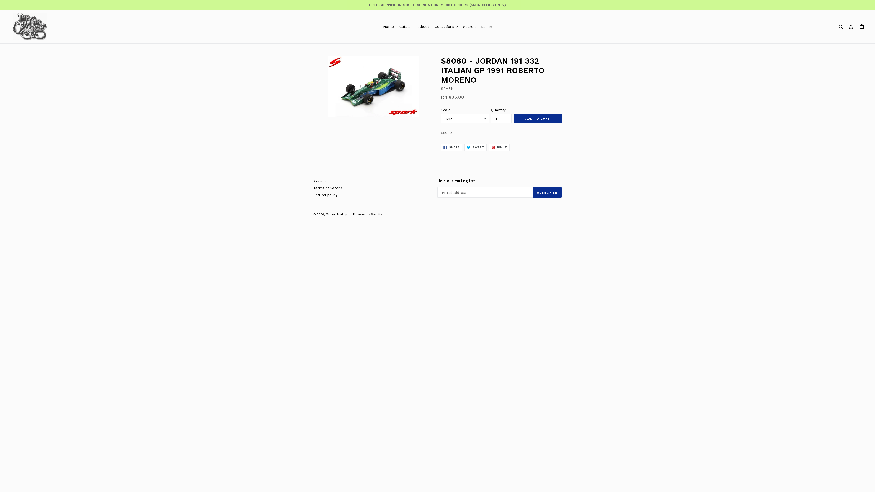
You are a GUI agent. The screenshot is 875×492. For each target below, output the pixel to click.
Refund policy (325, 195)
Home (388, 26)
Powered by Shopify (367, 214)
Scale (445, 110)
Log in (486, 26)
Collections (445, 26)
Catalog (406, 26)
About (423, 26)
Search (469, 26)
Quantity (498, 110)
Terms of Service (328, 188)
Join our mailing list (456, 181)
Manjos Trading (336, 214)
